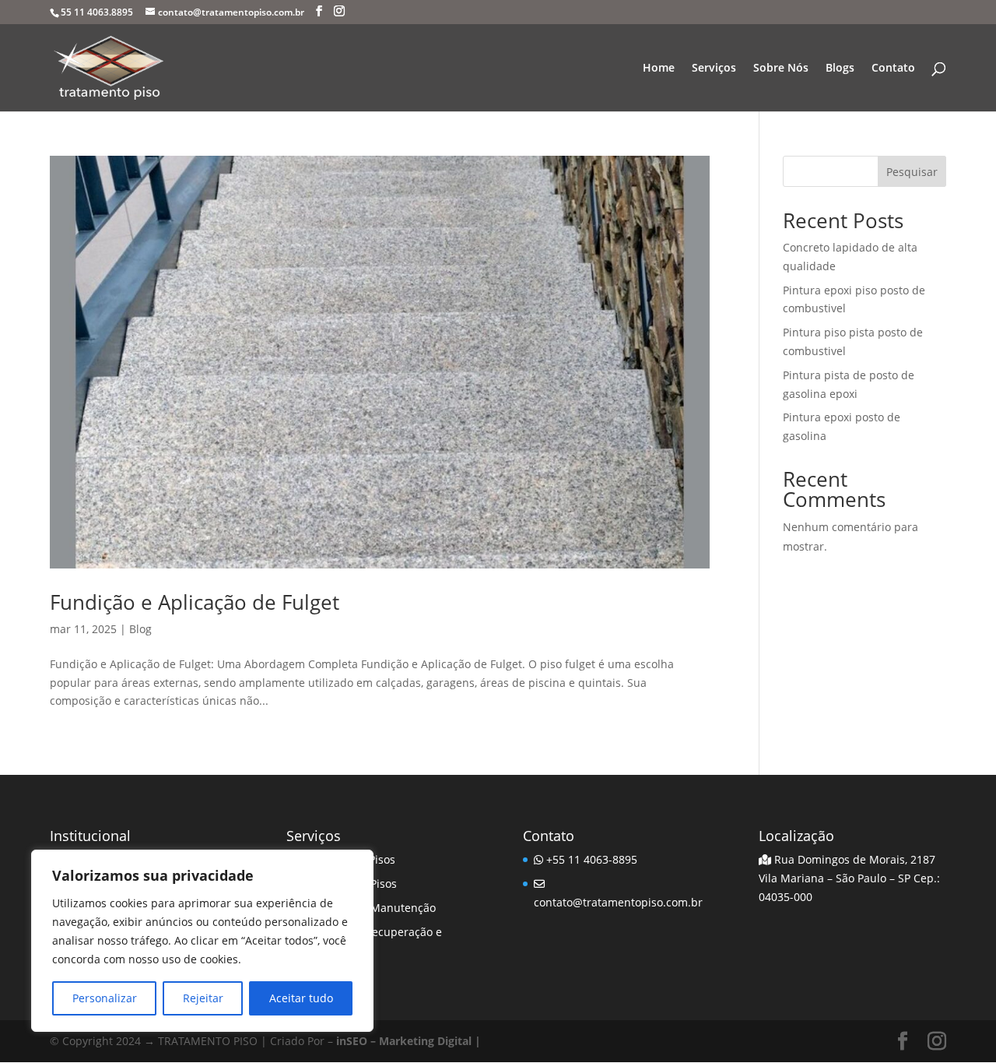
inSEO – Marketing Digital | (408, 1040)
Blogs (840, 68)
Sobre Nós (780, 68)
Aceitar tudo (301, 998)
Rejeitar (203, 998)
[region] (202, 941)
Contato (893, 68)
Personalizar (104, 998)
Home (659, 68)
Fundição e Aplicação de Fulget (194, 602)
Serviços (714, 68)
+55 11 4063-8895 (590, 859)
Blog (140, 628)
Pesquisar (912, 171)
